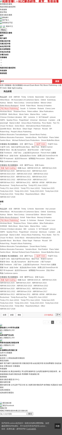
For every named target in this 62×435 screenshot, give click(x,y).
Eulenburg (51, 100)
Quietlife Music (6, 129)
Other (43, 194)
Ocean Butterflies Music (50, 140)
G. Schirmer (31, 109)
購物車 (5, 17)
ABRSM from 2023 (39, 171)
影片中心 (16, 379)
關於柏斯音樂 (5, 385)
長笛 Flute (35, 147)
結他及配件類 (38, 363)
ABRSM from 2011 (23, 183)
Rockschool (4, 185)
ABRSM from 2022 (40, 174)
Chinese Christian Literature (11, 117)
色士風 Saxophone (18, 150)
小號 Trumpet (45, 150)
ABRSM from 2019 (39, 177)
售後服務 (3, 9)
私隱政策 (54, 385)
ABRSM (17, 97)
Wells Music (13, 114)
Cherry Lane (50, 109)
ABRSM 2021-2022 (7, 180)
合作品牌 (14, 385)
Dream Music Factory (38, 135)
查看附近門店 (7, 23)
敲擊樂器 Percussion (37, 159)
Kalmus (3, 103)
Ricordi (45, 129)
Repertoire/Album (32, 194)
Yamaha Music (31, 137)
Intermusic (43, 120)
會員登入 (3, 358)
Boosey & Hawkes (44, 106)
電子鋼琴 (7, 363)
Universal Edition (32, 103)
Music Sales (24, 114)
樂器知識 (17, 374)
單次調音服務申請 (28, 371)
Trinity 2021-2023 (21, 191)
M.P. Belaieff (43, 117)
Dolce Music (20, 126)
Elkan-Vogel (27, 129)
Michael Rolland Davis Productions (26, 140)
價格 (19, 315)
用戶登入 (5, 20)
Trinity (23, 97)
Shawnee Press (19, 111)
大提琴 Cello (5, 147)
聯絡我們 (39, 385)
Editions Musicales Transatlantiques (14, 135)
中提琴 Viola (52, 144)
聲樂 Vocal (4, 156)
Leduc (44, 114)
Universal (33, 120)
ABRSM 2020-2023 (24, 174)
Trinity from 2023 (6, 191)
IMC (25, 117)
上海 (58, 120)
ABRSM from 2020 (7, 177)
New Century (19, 103)
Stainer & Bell (14, 123)
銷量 (12, 315)
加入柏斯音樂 (31, 385)
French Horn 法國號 (48, 153)
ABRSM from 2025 (7, 171)
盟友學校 (3, 12)
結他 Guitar (14, 156)
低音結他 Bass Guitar (28, 156)
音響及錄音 (8, 366)
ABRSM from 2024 (23, 171)
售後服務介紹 (5, 371)
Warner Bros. (35, 114)
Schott (22, 106)
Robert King (4, 132)
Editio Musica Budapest (9, 106)
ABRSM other (51, 183)
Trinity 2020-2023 (37, 191)
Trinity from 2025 (48, 188)
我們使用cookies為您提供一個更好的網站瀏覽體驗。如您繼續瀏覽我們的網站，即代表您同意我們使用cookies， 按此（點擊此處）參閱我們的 (25, 426)
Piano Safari (54, 137)
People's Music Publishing (21, 132)
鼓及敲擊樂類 (49, 363)
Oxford (43, 100)
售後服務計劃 (34, 374)
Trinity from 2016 (6, 194)
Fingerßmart (24, 120)
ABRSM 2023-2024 (7, 174)
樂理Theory (29, 165)
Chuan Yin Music (6, 126)
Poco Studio (46, 123)
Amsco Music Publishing (31, 123)
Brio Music (17, 129)
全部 (10, 97)
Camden (51, 120)
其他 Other (50, 159)
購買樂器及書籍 (6, 4)
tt (36, 117)
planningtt (4, 123)
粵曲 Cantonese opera (9, 161)
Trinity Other (19, 194)
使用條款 (47, 385)
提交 (30, 414)
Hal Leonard (50, 97)
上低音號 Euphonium (31, 153)
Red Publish (43, 137)
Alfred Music (5, 100)
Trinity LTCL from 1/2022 (9, 188)
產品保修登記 (16, 371)
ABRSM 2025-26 (34, 168)
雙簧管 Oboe (5, 150)
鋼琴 (1, 363)
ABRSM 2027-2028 (7, 197)
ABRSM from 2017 (40, 180)
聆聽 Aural (22, 168)
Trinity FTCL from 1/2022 (30, 188)
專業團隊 (25, 374)
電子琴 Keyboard (6, 159)
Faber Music (31, 106)
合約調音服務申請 (43, 371)
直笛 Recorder (33, 150)
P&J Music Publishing (9, 109)
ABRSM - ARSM (38, 183)
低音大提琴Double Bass (20, 147)
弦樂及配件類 (16, 363)
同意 (58, 426)
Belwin (10, 103)
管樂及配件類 (27, 363)
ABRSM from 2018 (24, 180)
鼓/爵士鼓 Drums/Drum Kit (48, 156)
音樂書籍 (16, 366)
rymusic (53, 117)
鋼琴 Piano (29, 144)
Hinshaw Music (6, 111)
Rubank (41, 109)
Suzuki (23, 109)
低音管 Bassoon (21, 159)
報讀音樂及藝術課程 (8, 7)
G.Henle (30, 97)
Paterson (37, 129)
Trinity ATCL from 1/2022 (38, 185)
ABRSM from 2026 (49, 168)
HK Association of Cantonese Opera (25, 100)
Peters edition (32, 111)
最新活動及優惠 (6, 15)
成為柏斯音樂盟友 (7, 393)
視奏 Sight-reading (8, 168)
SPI (50, 129)
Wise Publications (46, 111)
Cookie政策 (31, 429)
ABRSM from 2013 (7, 183)
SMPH (2, 120)
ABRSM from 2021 (23, 177)
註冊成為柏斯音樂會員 (16, 358)
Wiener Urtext (46, 103)
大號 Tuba (17, 153)
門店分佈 (21, 385)
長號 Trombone (6, 153)
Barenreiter (39, 97)
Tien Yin (56, 123)
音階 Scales (39, 165)
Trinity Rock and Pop (19, 185)
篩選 (4, 315)
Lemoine (31, 117)
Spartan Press (12, 120)
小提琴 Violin (40, 144)
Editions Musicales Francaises (12, 137)
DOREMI (3, 114)
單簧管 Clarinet (46, 147)
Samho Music (5, 140)
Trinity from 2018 (51, 191)
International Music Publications (38, 126)
